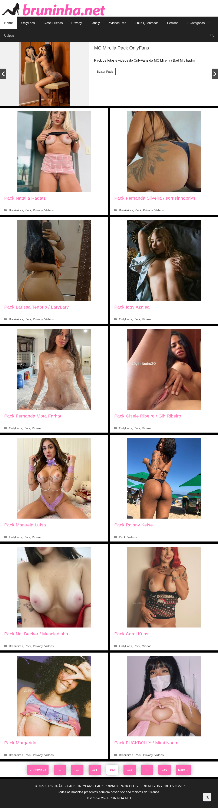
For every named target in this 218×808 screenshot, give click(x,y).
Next (183, 769)
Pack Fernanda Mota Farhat (32, 415)
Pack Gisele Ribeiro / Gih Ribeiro (147, 415)
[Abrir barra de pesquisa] (212, 35)
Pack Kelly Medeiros (115, 48)
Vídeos (49, 210)
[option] (109, 74)
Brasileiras (16, 210)
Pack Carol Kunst (132, 633)
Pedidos (172, 23)
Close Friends (53, 23)
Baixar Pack (105, 71)
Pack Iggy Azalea (132, 307)
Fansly (95, 23)
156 (165, 769)
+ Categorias (196, 23)
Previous (38, 769)
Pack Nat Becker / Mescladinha (36, 633)
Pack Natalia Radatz (25, 198)
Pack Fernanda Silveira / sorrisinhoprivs (154, 198)
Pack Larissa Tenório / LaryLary (36, 307)
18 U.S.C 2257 (174, 786)
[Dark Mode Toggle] (207, 797)
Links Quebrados (147, 23)
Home (8, 23)
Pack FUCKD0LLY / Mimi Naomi (146, 742)
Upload (9, 35)
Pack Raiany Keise (133, 524)
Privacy (76, 23)
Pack (28, 210)
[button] (3, 74)
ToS (159, 786)
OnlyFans (28, 23)
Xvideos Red (117, 23)
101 (95, 769)
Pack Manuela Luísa (25, 524)
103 (130, 769)
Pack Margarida (20, 742)
